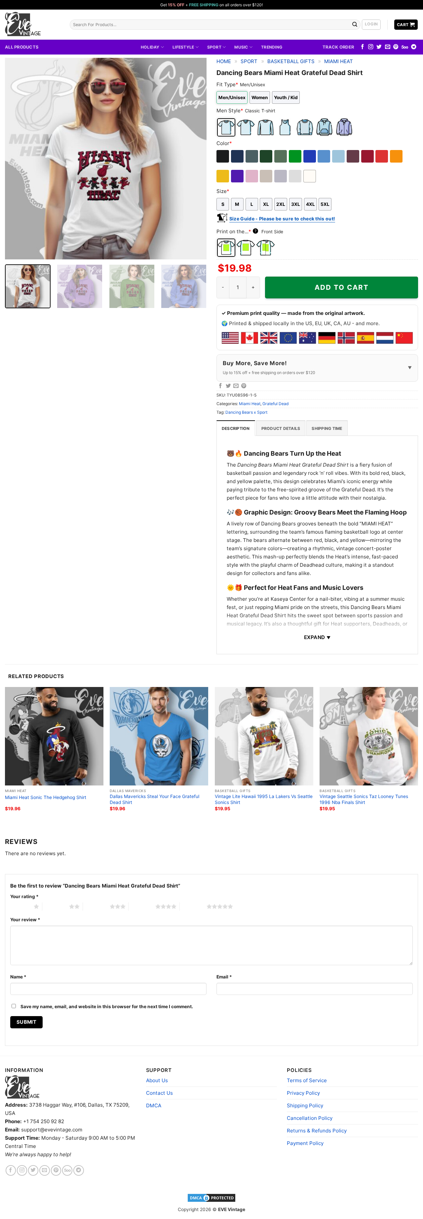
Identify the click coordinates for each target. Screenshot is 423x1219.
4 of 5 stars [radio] (142, 906)
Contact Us (159, 1093)
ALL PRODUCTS (21, 47)
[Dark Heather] (252, 156)
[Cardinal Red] (368, 156)
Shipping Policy (305, 1105)
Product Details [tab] (280, 428)
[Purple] (238, 176)
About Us (157, 1080)
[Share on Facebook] (220, 386)
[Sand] (266, 176)
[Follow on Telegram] (413, 47)
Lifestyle (183, 47)
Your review (25, 919)
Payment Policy (305, 1143)
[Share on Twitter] (228, 386)
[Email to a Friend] (236, 386)
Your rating (24, 896)
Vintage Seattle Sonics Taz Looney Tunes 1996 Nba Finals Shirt (364, 799)
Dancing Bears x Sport (246, 412)
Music (241, 47)
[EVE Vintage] (22, 1087)
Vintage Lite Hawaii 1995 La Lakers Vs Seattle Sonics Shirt (264, 799)
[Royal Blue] (310, 156)
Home (223, 61)
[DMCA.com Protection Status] (211, 1197)
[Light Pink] (252, 176)
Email (224, 976)
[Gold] (223, 176)
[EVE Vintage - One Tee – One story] (32, 25)
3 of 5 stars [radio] (96, 906)
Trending (271, 47)
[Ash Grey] (295, 176)
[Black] (223, 156)
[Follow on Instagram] (370, 47)
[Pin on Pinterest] (244, 386)
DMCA (153, 1105)
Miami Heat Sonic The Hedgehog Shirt (45, 797)
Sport (214, 47)
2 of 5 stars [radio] (55, 906)
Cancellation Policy (309, 1118)
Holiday (150, 47)
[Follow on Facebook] (362, 47)
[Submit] (355, 24)
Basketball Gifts (291, 61)
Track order (338, 47)
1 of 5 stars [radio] (20, 906)
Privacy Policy (303, 1093)
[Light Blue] (339, 156)
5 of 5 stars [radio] (193, 906)
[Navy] (238, 156)
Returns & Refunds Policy (317, 1130)
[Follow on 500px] (405, 47)
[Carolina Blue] (324, 156)
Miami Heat (338, 61)
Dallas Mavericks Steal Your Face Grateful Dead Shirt (154, 799)
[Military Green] (281, 156)
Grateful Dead (275, 403)
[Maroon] (353, 156)
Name (18, 976)
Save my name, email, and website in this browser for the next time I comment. (106, 1006)
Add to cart (342, 287)
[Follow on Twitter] (379, 47)
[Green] (295, 156)
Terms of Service (307, 1080)
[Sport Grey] (281, 176)
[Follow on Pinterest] (396, 47)
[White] (310, 176)
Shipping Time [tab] (327, 428)
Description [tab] (236, 428)
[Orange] (397, 156)
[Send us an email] (387, 47)
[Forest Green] (266, 156)
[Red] (382, 156)
